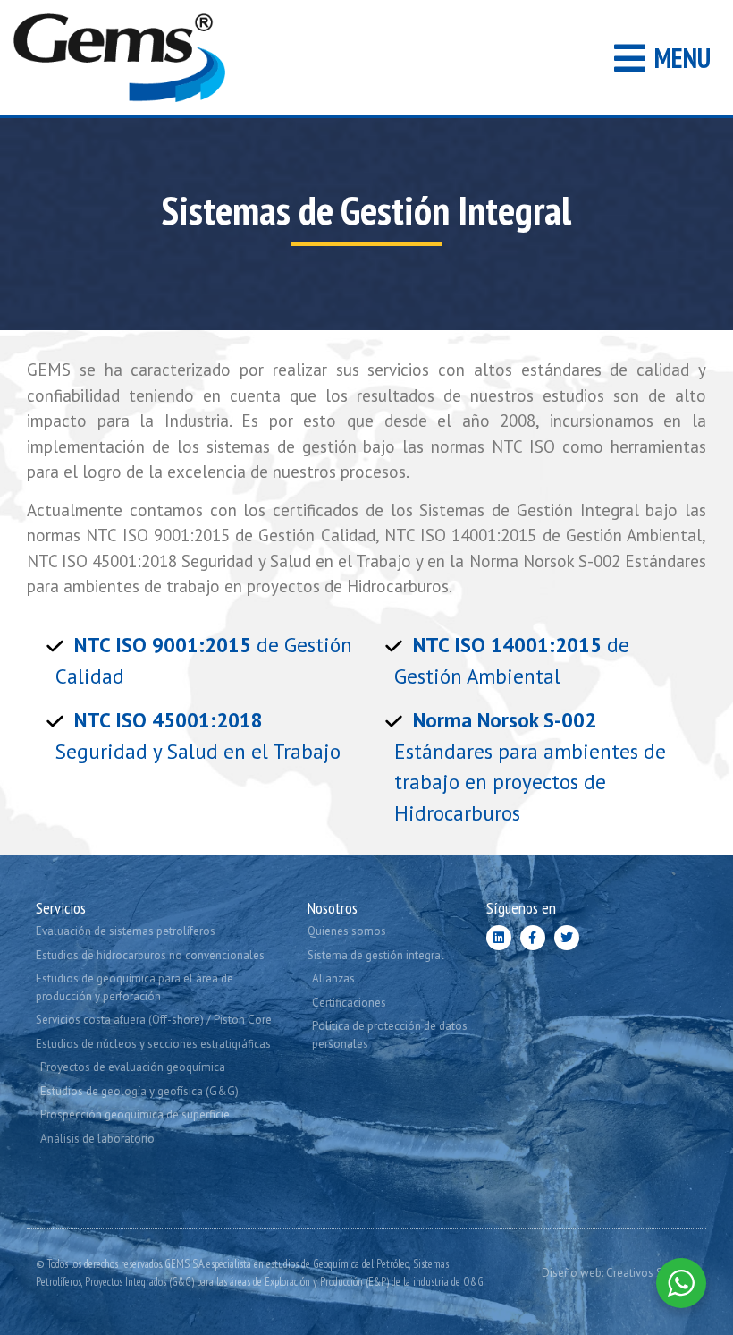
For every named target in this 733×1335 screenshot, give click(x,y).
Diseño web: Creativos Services (619, 1272)
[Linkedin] (498, 937)
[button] (662, 58)
